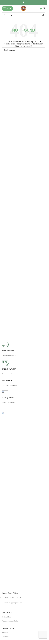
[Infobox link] (23, 351)
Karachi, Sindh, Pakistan (10, 593)
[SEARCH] (42, 14)
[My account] (44, 8)
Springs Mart (6, 617)
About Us (5, 633)
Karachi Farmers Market (10, 621)
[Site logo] (24, 11)
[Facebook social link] (23, 2)
